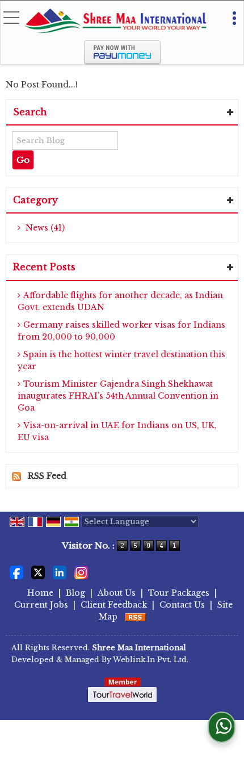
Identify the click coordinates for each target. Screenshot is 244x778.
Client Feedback (114, 605)
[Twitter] (38, 572)
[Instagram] (81, 572)
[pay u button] (122, 62)
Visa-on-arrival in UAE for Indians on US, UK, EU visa (117, 431)
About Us (117, 593)
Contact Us (182, 605)
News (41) (44, 228)
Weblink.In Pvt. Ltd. (150, 659)
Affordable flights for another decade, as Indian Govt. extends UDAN (120, 301)
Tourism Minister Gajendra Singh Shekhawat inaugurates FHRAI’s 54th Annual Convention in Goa (118, 396)
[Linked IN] (59, 572)
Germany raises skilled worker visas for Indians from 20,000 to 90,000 (121, 331)
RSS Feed (47, 476)
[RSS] (135, 617)
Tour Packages (178, 593)
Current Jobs (41, 605)
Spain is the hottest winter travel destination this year (121, 360)
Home (40, 593)
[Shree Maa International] (115, 22)
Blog (75, 593)
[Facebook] (16, 572)
